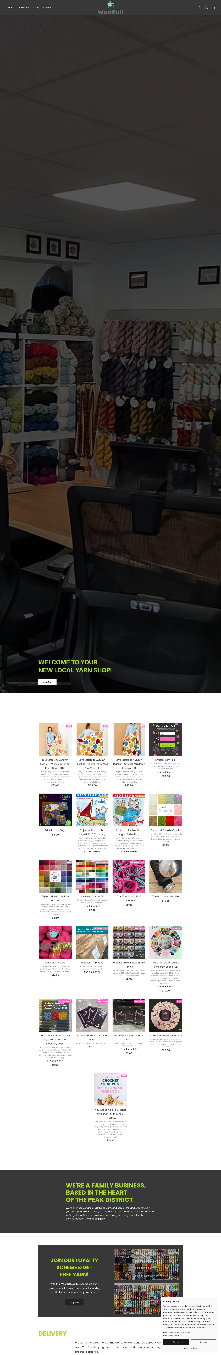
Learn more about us (172, 1335)
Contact (47, 7)
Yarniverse (24, 7)
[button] (110, 7)
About (36, 7)
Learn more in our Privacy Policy (177, 1332)
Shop (11, 7)
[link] (189, 1347)
